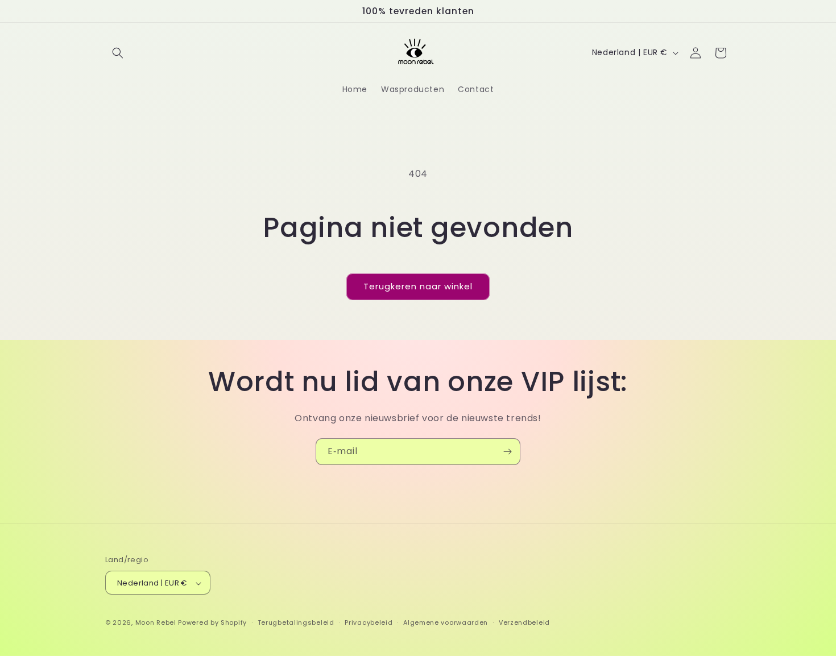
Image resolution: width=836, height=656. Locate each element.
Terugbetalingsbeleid (296, 622)
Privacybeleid (368, 622)
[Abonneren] (507, 451)
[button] (117, 52)
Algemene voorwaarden (445, 622)
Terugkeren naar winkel (418, 286)
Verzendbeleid (524, 622)
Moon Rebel (157, 623)
